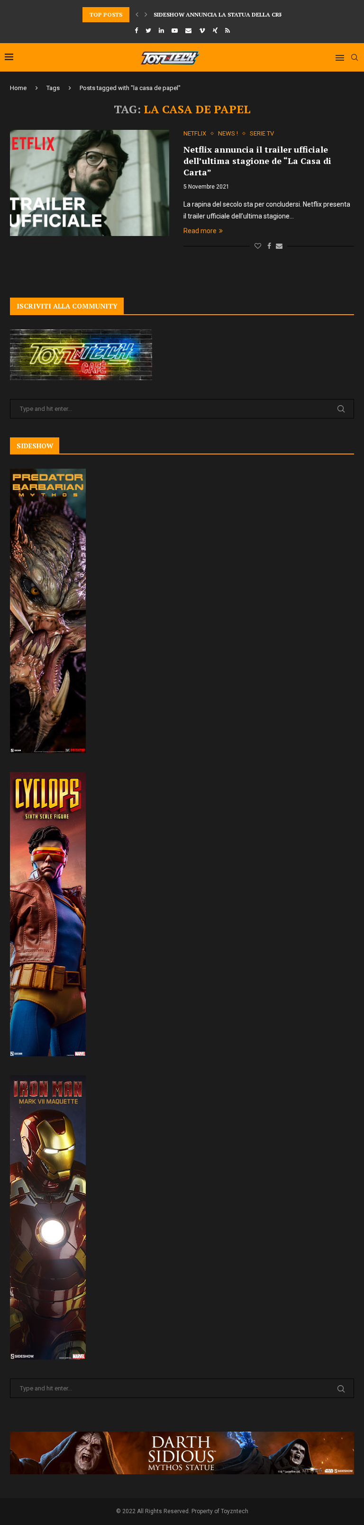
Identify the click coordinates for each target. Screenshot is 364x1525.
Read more (200, 231)
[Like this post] (258, 246)
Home (18, 87)
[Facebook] (136, 30)
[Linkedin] (161, 30)
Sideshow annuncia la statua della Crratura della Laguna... (254, 14)
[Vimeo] (202, 30)
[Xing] (215, 30)
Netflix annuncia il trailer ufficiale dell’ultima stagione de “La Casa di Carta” (257, 161)
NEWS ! (228, 133)
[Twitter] (148, 30)
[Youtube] (175, 30)
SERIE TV (262, 133)
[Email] (188, 30)
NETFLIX (194, 133)
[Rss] (227, 30)
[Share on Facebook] (269, 246)
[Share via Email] (279, 246)
